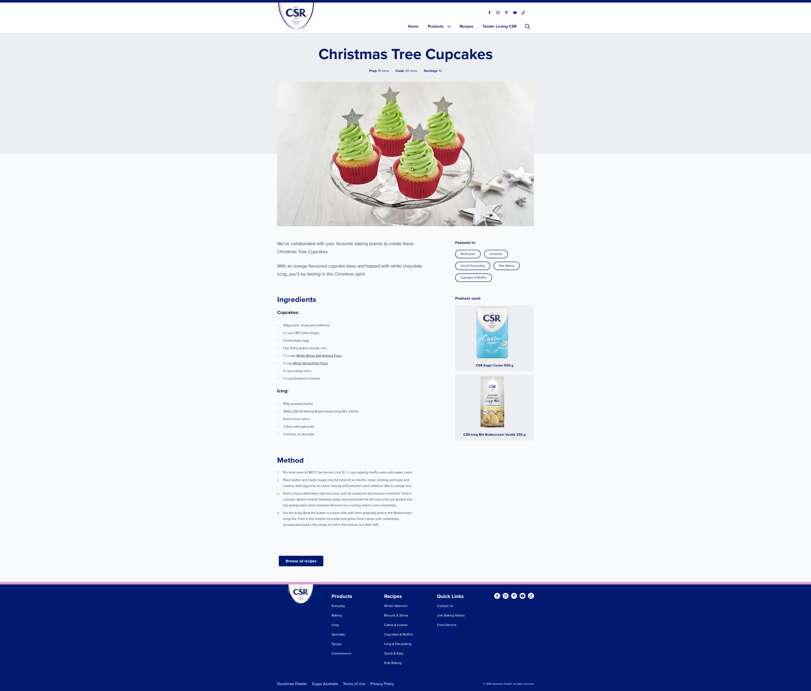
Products (436, 26)
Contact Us (445, 605)
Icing (335, 624)
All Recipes (468, 254)
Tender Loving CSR (500, 26)
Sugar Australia (325, 684)
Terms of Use (354, 684)
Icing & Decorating (473, 266)
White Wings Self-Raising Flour (319, 355)
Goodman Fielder (292, 684)
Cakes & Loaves (395, 624)
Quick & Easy (393, 653)
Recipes (466, 26)
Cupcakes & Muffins (474, 277)
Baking (337, 615)
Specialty (338, 634)
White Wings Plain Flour (310, 363)
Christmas (496, 254)
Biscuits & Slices (396, 615)
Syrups (337, 643)
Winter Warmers (395, 605)
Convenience (341, 653)
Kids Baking (506, 266)
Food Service (446, 624)
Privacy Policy (382, 684)
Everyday (338, 605)
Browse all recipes (301, 561)
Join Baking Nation (451, 615)
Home (413, 26)
